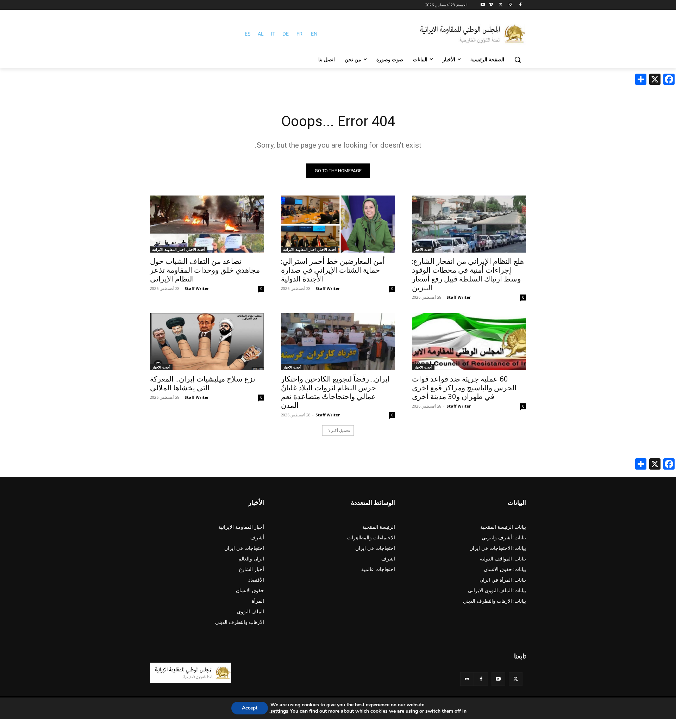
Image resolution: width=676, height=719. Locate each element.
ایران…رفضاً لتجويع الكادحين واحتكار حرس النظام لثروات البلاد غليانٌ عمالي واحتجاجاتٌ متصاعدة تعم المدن (335, 392)
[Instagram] (510, 5)
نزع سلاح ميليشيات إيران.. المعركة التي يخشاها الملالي (202, 383)
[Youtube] (483, 5)
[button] (517, 59)
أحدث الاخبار (423, 249)
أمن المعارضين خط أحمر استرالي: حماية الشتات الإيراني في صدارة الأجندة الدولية (333, 270)
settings (279, 711)
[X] (501, 5)
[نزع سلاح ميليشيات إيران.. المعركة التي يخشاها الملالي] (207, 341)
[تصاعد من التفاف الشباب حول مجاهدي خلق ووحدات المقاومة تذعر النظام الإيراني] (207, 224)
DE (285, 34)
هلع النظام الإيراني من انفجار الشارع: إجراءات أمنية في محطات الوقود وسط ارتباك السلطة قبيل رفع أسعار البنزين (468, 274)
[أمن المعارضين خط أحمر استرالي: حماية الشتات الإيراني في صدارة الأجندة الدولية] (338, 224)
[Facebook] (520, 5)
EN (314, 34)
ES (248, 34)
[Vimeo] (491, 5)
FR (299, 34)
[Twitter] (515, 679)
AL (261, 34)
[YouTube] (498, 679)
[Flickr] (467, 679)
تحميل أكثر (340, 430)
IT (273, 34)
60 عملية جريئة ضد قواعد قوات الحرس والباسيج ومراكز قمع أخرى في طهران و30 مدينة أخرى (464, 388)
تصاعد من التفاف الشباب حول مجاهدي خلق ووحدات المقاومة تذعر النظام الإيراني (205, 270)
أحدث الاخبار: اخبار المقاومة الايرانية (309, 249)
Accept (249, 708)
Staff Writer (458, 297)
